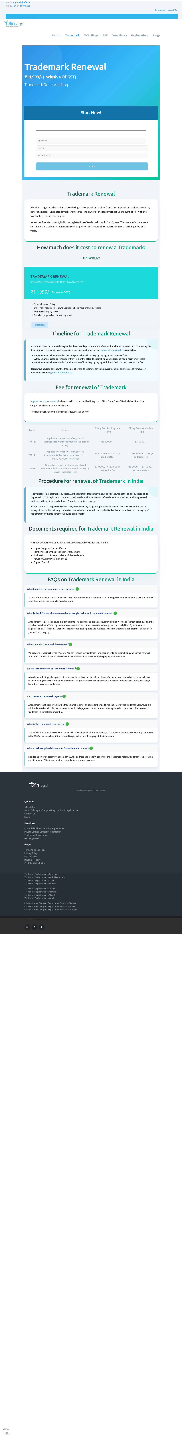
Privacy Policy (30, 853)
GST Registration (32, 838)
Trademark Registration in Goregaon (41, 874)
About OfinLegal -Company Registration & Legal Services (51, 810)
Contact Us (160, 10)
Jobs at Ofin (30, 807)
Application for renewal (43, 401)
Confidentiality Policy (34, 863)
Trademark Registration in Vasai (39, 898)
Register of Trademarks (60, 372)
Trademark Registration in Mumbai (40, 892)
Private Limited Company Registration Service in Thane (49, 906)
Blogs (27, 817)
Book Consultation (27, 17)
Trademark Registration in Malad (39, 895)
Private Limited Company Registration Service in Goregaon (51, 909)
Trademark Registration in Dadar (39, 880)
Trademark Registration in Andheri (40, 883)
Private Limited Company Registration (42, 832)
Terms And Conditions (34, 850)
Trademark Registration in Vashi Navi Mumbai (45, 877)
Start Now (40, 324)
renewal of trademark (111, 350)
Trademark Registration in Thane (39, 889)
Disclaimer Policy (32, 860)
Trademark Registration (36, 835)
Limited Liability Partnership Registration (44, 828)
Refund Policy (30, 856)
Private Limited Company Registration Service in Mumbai (50, 903)
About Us (172, 10)
